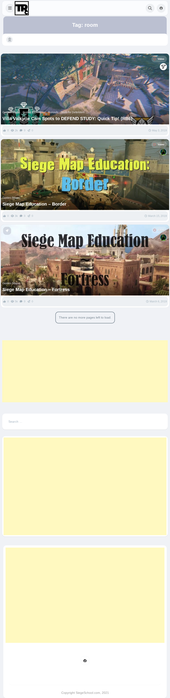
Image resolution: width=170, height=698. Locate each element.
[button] (10, 8)
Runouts (53, 112)
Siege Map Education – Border (34, 204)
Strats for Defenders (73, 112)
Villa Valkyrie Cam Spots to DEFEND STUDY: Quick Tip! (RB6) (67, 118)
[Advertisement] (85, 371)
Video (161, 59)
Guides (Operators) (34, 112)
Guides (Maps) (11, 112)
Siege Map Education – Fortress (36, 289)
